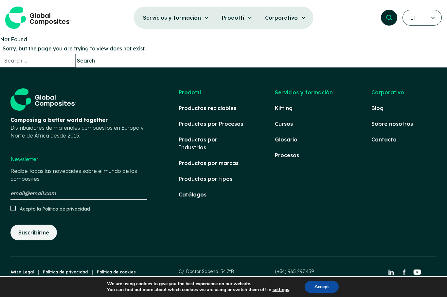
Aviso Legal (22, 271)
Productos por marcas (209, 163)
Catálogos (192, 194)
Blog (377, 108)
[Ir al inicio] (38, 18)
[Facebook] (404, 272)
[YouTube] (417, 272)
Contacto (384, 139)
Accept (321, 287)
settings (281, 290)
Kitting (284, 108)
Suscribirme (33, 232)
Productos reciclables (207, 108)
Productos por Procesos (211, 124)
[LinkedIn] (391, 272)
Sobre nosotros (392, 124)
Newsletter (73, 169)
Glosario (286, 139)
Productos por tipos (205, 179)
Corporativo (387, 92)
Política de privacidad (66, 209)
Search (86, 60)
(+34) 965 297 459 (294, 271)
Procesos (287, 155)
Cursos (284, 124)
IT (414, 17)
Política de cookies (116, 271)
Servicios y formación (304, 92)
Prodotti (190, 92)
